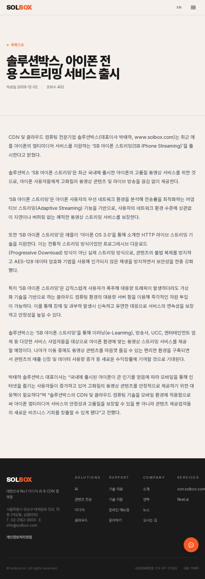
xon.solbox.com (191, 489)
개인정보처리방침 (19, 537)
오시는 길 (150, 520)
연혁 (146, 499)
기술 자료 (116, 489)
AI (76, 489)
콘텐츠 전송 (83, 499)
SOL (19, 7)
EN (179, 7)
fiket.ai (183, 499)
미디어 (79, 509)
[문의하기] (191, 544)
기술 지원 (116, 499)
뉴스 (146, 509)
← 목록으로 (15, 44)
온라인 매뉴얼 (119, 509)
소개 (146, 489)
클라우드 (81, 520)
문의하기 (115, 520)
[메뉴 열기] (193, 7)
